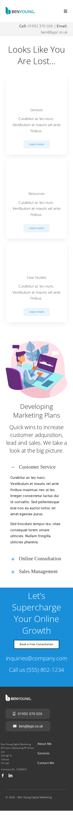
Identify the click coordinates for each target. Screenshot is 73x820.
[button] (36, 467)
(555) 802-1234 (45, 669)
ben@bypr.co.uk (54, 32)
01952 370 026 (40, 26)
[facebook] (3, 775)
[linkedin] (10, 775)
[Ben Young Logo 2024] (21, 8)
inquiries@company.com (36, 658)
